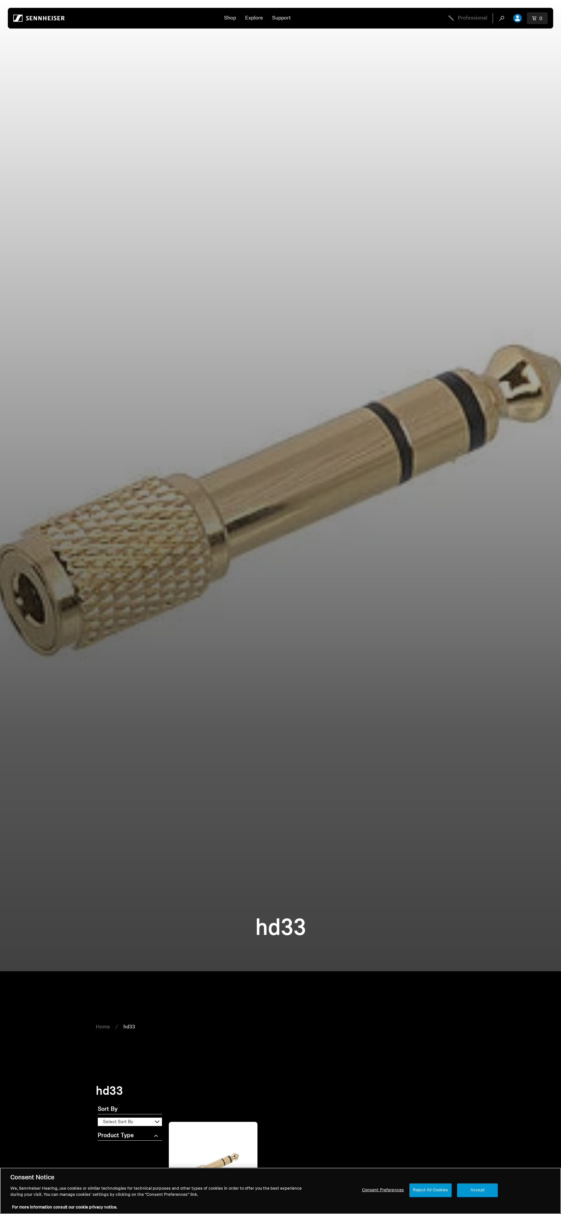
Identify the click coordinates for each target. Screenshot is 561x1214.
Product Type (116, 1136)
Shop (230, 18)
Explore (254, 18)
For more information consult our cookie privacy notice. (64, 1207)
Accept (477, 1190)
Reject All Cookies (430, 1190)
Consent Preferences (383, 1190)
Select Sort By (118, 1122)
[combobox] (503, 18)
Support (281, 18)
